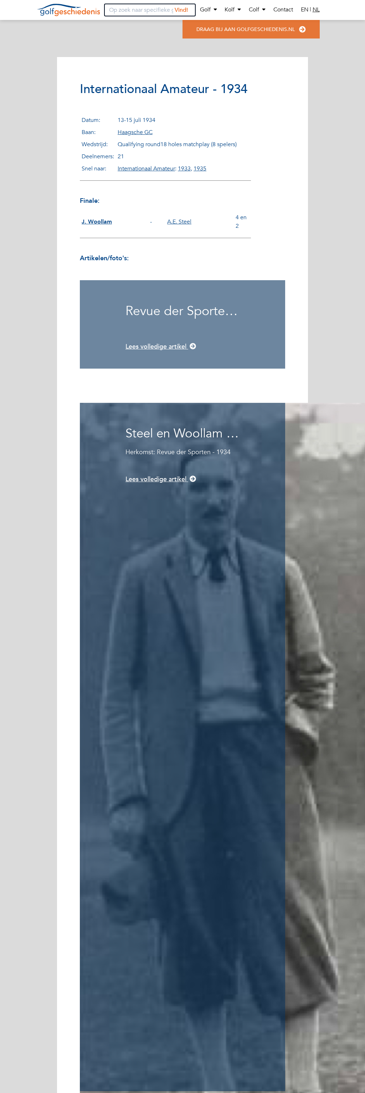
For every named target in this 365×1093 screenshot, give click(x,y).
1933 (184, 169)
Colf (254, 10)
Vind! (181, 10)
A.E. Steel (179, 222)
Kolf (230, 10)
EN (305, 10)
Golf (205, 10)
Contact (283, 10)
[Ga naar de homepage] (68, 10)
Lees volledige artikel (156, 346)
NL (316, 10)
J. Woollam (97, 222)
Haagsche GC (135, 132)
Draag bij (245, 29)
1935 (200, 169)
